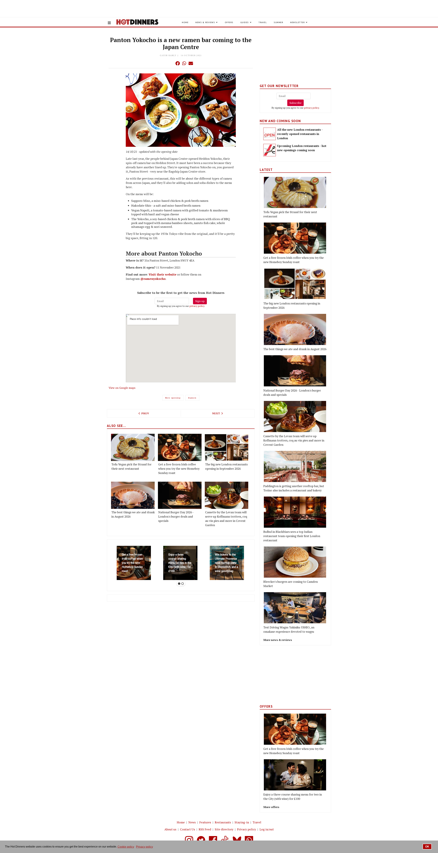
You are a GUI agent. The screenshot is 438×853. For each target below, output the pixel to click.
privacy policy (196, 306)
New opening (173, 397)
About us (170, 829)
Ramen (192, 397)
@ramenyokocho (153, 279)
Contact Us (187, 829)
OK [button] (427, 846)
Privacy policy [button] (144, 846)
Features (205, 822)
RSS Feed (205, 829)
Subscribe (295, 103)
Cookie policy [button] (126, 846)
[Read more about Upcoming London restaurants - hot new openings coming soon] (269, 150)
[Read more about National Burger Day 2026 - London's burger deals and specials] (179, 495)
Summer (278, 22)
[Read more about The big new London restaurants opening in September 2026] (226, 447)
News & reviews (205, 22)
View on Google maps (122, 388)
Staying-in (242, 822)
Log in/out (267, 829)
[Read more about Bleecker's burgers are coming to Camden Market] (295, 562)
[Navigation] (109, 23)
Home (185, 22)
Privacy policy (246, 829)
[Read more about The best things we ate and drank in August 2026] (133, 495)
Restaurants (223, 822)
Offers (229, 22)
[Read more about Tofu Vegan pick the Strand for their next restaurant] (133, 447)
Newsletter (297, 22)
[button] (171, 63)
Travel (263, 22)
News (192, 822)
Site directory (224, 829)
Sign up (200, 301)
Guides (244, 22)
